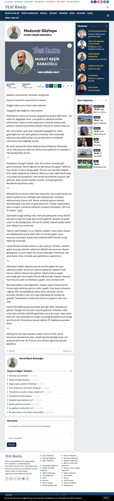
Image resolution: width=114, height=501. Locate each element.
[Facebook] (7, 478)
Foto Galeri (68, 475)
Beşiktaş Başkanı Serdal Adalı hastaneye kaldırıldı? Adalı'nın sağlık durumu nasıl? (100, 144)
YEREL (90, 13)
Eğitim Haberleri (49, 473)
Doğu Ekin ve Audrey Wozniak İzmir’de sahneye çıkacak (100, 111)
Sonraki (66, 351)
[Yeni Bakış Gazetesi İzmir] (15, 7)
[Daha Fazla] (59, 86)
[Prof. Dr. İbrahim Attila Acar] (81, 44)
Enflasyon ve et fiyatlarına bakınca (96, 48)
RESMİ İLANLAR (12, 13)
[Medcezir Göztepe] (39, 62)
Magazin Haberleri (71, 461)
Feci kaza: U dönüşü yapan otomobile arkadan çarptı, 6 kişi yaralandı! (100, 122)
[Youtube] (23, 478)
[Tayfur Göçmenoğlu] (81, 34)
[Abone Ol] (71, 85)
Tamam (106, 498)
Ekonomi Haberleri (71, 458)
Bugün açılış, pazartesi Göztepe (23, 384)
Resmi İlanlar (48, 483)
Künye (66, 478)
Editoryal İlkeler (70, 483)
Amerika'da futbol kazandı (20, 396)
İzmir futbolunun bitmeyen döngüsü (25, 388)
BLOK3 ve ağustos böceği (96, 79)
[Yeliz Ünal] (81, 78)
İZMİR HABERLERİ (29, 13)
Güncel (96, 117)
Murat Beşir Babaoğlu (38, 35)
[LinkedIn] (19, 478)
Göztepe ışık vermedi (18, 376)
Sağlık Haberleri (70, 473)
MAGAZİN (80, 13)
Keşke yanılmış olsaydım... (20, 404)
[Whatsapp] (27, 478)
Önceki (11, 351)
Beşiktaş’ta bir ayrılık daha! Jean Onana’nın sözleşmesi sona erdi (100, 166)
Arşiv (45, 478)
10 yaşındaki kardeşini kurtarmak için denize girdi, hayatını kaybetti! (100, 155)
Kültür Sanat (98, 106)
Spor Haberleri (48, 461)
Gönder (11, 445)
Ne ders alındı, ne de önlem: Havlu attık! (26, 412)
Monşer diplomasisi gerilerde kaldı (96, 35)
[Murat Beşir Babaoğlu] (14, 32)
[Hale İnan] (81, 89)
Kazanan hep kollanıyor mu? (21, 400)
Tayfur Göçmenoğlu (97, 31)
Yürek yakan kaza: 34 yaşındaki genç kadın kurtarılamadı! (100, 133)
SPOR (72, 13)
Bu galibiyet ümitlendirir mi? (21, 408)
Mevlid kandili (94, 90)
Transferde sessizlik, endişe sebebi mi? (26, 392)
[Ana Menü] (108, 15)
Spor (96, 139)
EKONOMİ (63, 13)
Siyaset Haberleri (49, 458)
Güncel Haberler (70, 456)
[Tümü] (106, 26)
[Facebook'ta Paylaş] (47, 86)
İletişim (45, 480)
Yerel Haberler (48, 475)
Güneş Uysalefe (95, 66)
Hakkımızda (68, 485)
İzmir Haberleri (48, 456)
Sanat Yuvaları (94, 69)
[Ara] (108, 7)
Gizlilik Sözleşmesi (50, 485)
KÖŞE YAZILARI (12, 18)
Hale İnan (92, 87)
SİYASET (53, 13)
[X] (11, 478)
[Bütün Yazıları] (71, 371)
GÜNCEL (44, 13)
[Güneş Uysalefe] (81, 67)
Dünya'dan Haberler (50, 466)
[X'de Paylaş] (51, 86)
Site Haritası (68, 480)
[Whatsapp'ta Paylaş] (55, 86)
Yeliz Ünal (93, 76)
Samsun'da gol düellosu (19, 380)
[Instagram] (15, 478)
